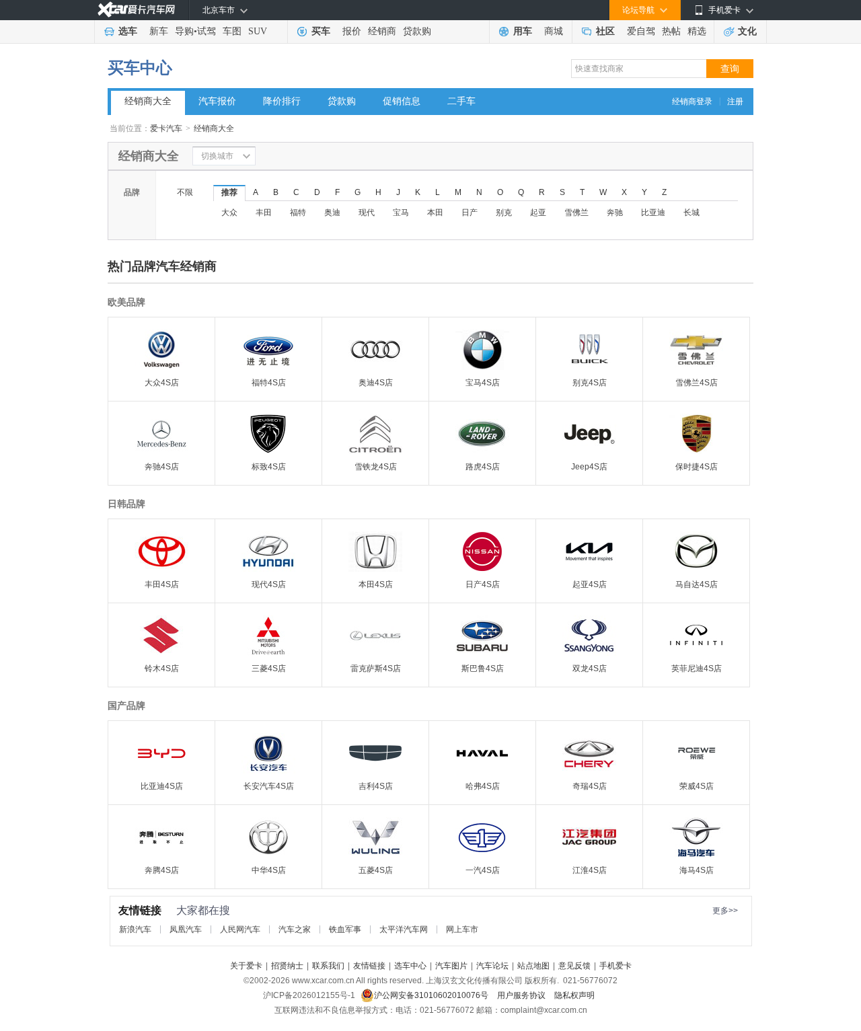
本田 (435, 212)
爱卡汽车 (166, 128)
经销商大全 (148, 101)
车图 (232, 31)
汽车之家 (294, 929)
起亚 (538, 212)
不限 (185, 192)
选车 (127, 31)
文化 (747, 31)
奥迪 (332, 212)
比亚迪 (653, 212)
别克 (504, 212)
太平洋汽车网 (403, 929)
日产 (469, 212)
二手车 (461, 101)
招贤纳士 (287, 965)
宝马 (401, 212)
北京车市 (218, 10)
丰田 (264, 212)
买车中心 (140, 68)
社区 (605, 31)
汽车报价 (217, 101)
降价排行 (282, 101)
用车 (522, 31)
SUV (257, 31)
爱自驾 (641, 31)
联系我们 (328, 965)
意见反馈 (574, 965)
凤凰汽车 (186, 929)
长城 (691, 212)
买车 (320, 31)
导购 (184, 31)
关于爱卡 (246, 965)
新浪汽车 (135, 929)
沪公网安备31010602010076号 (432, 995)
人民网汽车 (240, 929)
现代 (367, 212)
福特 (298, 212)
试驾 (206, 31)
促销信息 (401, 101)
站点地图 (533, 965)
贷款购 (417, 31)
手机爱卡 (615, 965)
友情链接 (369, 965)
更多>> (725, 910)
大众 (229, 212)
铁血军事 (345, 929)
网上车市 (462, 929)
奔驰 (615, 212)
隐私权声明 (574, 995)
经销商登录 (692, 101)
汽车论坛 (492, 965)
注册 (735, 101)
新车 (158, 31)
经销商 (382, 31)
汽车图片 (451, 965)
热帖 (671, 31)
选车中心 (410, 965)
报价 (351, 31)
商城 (553, 31)
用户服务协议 (522, 995)
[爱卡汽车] (136, 10)
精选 (696, 31)
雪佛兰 (576, 212)
